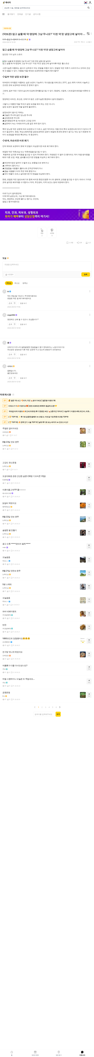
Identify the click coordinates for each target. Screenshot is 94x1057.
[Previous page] (34, 707)
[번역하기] (88, 33)
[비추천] (15, 303)
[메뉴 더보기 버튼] (3, 14)
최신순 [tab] (17, 283)
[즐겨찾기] (13, 394)
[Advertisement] (47, 21)
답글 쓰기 (23, 303)
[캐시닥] (7, 3)
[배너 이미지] (47, 215)
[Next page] (59, 707)
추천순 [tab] (9, 283)
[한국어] (86, 3)
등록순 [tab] (25, 283)
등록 (85, 274)
